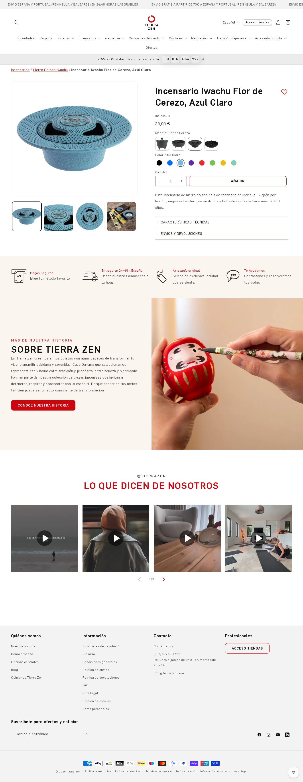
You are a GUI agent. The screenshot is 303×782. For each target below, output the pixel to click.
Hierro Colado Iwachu (50, 70)
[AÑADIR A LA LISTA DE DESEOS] (282, 92)
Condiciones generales (100, 662)
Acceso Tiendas (257, 22)
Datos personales (96, 709)
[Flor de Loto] (211, 144)
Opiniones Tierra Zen (27, 677)
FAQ (86, 685)
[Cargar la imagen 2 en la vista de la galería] (58, 216)
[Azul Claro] (181, 163)
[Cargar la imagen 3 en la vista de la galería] (89, 216)
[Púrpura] (191, 163)
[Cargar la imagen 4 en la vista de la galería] (121, 216)
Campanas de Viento (144, 38)
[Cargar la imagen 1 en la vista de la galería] (26, 216)
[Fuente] (178, 144)
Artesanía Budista (268, 38)
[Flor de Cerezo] (195, 144)
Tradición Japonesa (231, 38)
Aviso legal (241, 771)
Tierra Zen (73, 771)
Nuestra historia (23, 646)
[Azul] (170, 163)
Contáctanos (163, 646)
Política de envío (186, 771)
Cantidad (161, 172)
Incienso (64, 38)
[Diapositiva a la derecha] (163, 579)
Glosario (89, 654)
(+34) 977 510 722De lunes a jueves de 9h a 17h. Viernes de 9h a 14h (185, 659)
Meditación (199, 38)
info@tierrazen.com (169, 673)
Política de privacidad (128, 771)
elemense (112, 38)
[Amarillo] (223, 163)
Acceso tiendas (247, 648)
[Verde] (212, 163)
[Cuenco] (162, 144)
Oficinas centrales (25, 662)
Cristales (176, 38)
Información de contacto (215, 771)
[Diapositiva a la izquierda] (140, 579)
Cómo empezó (22, 654)
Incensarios (87, 38)
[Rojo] (202, 163)
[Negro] (159, 163)
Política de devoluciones (101, 677)
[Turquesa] (234, 163)
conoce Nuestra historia (43, 405)
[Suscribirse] (86, 734)
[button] (16, 22)
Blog (14, 670)
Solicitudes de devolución (102, 646)
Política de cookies (97, 701)
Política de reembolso (98, 771)
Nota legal (90, 693)
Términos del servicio (159, 771)
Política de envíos (96, 670)
